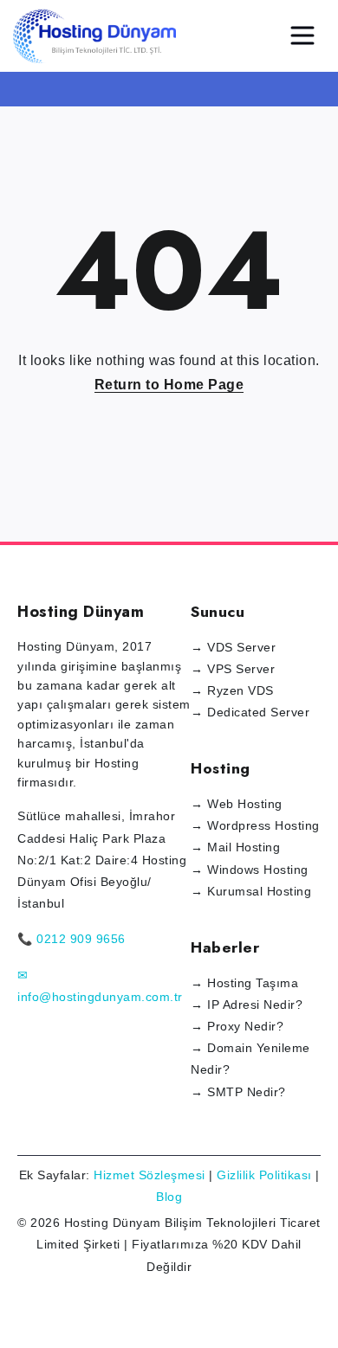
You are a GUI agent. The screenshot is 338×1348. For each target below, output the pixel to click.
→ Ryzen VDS (232, 690)
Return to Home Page (169, 384)
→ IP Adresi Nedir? (246, 1004)
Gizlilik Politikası (264, 1175)
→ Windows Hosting (250, 869)
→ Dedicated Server (250, 712)
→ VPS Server (233, 669)
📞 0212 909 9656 (71, 939)
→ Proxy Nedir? (237, 1026)
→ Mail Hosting (235, 847)
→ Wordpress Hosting (255, 825)
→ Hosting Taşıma (244, 983)
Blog (169, 1197)
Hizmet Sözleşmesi (149, 1175)
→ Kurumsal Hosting (251, 891)
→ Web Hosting (237, 804)
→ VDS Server (233, 647)
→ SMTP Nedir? (238, 1092)
